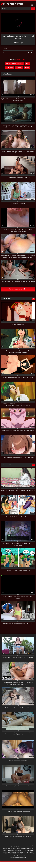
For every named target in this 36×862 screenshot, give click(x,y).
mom (27, 67)
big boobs (10, 67)
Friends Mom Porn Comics (15, 63)
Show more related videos (18, 289)
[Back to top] (31, 857)
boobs (19, 67)
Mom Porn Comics (13, 3)
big (28, 63)
